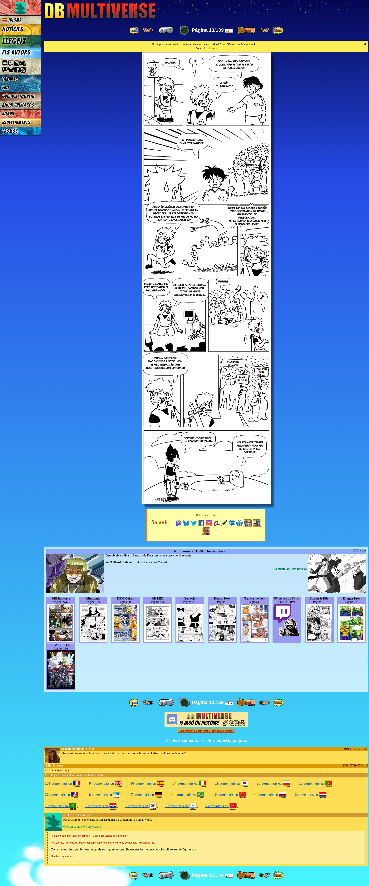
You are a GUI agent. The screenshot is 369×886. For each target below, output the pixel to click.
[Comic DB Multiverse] (248, 523)
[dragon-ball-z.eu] (232, 523)
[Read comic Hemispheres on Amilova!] (216, 523)
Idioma (14, 19)
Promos (10, 131)
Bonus (8, 113)
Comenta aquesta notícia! (290, 568)
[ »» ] (277, 30)
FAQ (5, 87)
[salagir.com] (239, 523)
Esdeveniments (16, 122)
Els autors (16, 52)
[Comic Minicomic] (257, 523)
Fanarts (10, 79)
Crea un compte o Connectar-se (82, 826)
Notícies (12, 29)
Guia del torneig (18, 96)
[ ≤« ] (147, 30)
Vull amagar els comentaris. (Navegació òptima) (206, 730)
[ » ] (246, 30)
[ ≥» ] (265, 30)
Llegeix (14, 41)
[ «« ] (134, 30)
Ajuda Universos (18, 105)
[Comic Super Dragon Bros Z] (206, 531)
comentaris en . (63, 783)
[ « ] (166, 30)
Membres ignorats (61, 856)
